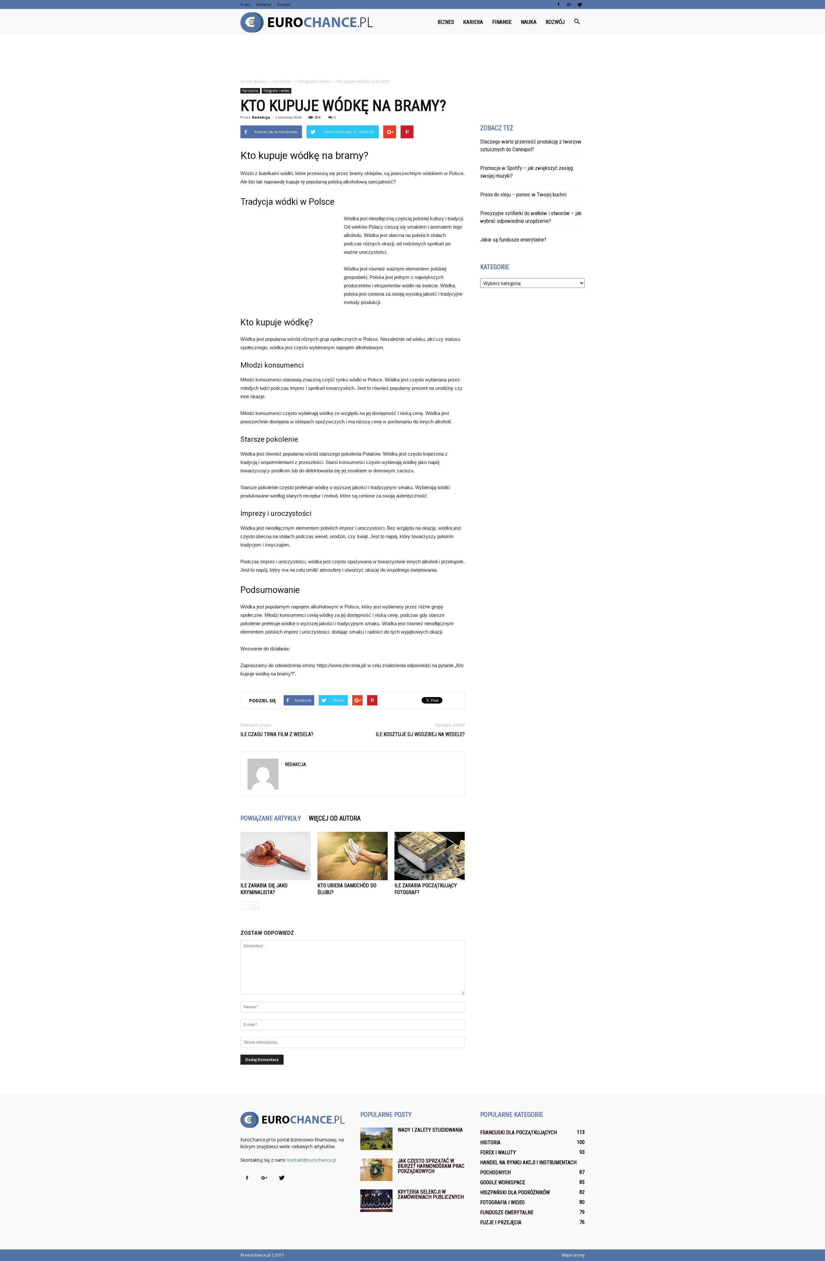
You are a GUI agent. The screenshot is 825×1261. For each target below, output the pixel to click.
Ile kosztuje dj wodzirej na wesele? (420, 734)
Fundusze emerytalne (506, 1212)
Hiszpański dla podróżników (515, 1192)
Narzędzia (250, 90)
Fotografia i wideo (276, 90)
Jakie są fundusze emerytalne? (513, 239)
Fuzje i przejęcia (500, 1222)
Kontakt (283, 4)
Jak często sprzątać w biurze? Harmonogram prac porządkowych (431, 1166)
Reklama (263, 4)
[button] (577, 22)
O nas (245, 4)
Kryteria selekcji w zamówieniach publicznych (431, 1194)
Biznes (446, 22)
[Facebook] (558, 4)
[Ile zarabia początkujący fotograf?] (429, 856)
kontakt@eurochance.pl (311, 1160)
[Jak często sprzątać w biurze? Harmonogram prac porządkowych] (376, 1169)
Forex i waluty (498, 1152)
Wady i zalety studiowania (430, 1130)
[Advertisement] (412, 57)
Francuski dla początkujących (518, 1132)
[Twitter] (580, 4)
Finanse (502, 22)
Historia (490, 1142)
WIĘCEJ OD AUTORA (335, 818)
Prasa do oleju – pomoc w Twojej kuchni (523, 194)
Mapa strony (573, 1255)
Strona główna (253, 81)
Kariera (473, 22)
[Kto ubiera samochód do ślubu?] (352, 856)
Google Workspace (502, 1182)
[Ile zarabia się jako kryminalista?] (275, 856)
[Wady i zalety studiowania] (376, 1139)
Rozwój (555, 22)
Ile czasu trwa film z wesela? (276, 734)
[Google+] (569, 4)
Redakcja (261, 117)
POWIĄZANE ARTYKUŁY (270, 818)
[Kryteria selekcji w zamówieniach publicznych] (376, 1200)
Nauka (529, 22)
